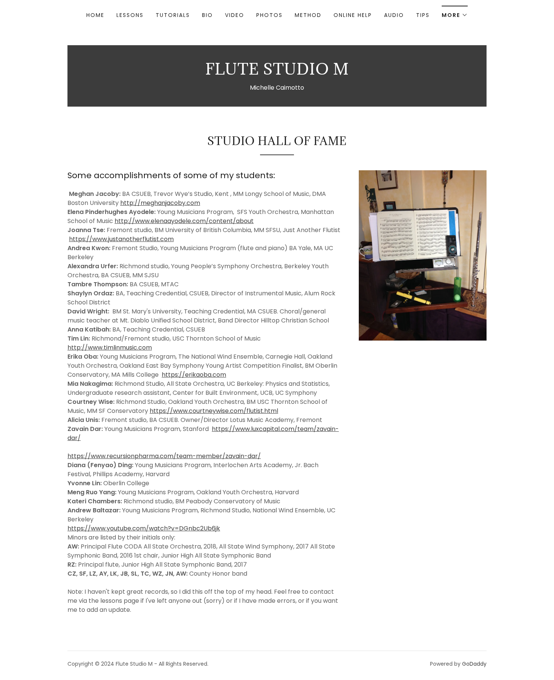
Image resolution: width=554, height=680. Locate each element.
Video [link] (234, 15)
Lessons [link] (130, 15)
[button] (455, 13)
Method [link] (308, 15)
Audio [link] (394, 15)
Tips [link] (423, 15)
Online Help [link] (353, 15)
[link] (277, 72)
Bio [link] (207, 15)
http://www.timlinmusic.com (109, 347)
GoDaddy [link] (474, 664)
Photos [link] (269, 15)
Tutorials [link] (173, 15)
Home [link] (95, 15)
